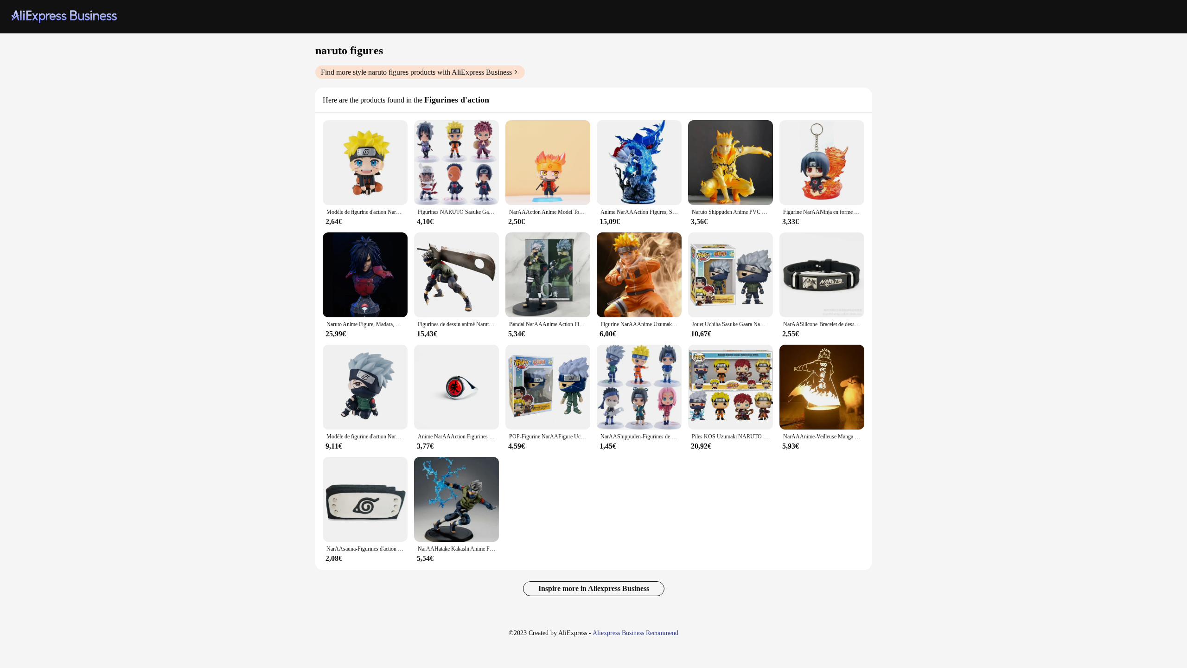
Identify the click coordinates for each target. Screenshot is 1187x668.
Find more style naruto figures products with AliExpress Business (416, 72)
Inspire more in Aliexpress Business (593, 588)
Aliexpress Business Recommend (635, 632)
